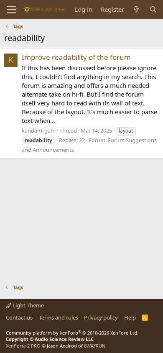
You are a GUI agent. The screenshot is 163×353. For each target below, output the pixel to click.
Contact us (19, 317)
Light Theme (27, 305)
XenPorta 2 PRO (23, 346)
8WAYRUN (94, 346)
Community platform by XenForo (72, 333)
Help (130, 317)
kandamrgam (39, 130)
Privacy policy (101, 317)
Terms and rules (58, 317)
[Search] (153, 9)
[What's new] (136, 9)
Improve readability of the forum (76, 57)
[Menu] (11, 9)
